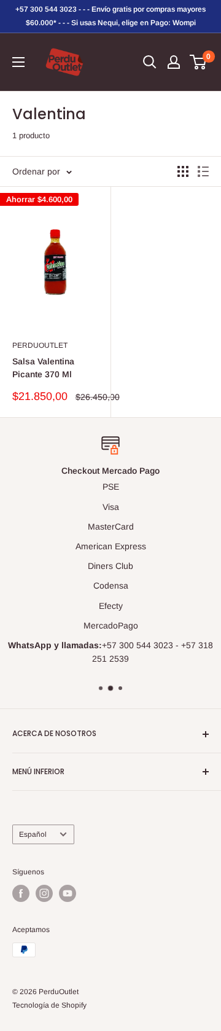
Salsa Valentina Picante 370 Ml (43, 368)
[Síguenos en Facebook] (20, 893)
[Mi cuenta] (174, 62)
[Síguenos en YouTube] (67, 893)
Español (33, 834)
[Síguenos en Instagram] (44, 893)
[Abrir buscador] (150, 62)
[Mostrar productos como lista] (203, 171)
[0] (198, 62)
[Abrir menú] (18, 62)
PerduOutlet (40, 345)
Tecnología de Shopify (49, 1005)
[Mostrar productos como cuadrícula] (182, 171)
